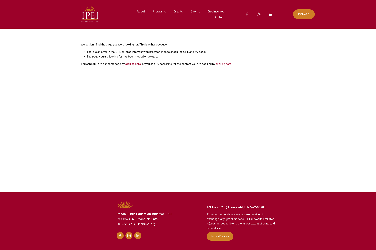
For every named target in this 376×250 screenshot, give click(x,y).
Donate (303, 14)
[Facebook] (247, 14)
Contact (219, 17)
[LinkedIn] (270, 14)
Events (195, 11)
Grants (178, 11)
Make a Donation (220, 236)
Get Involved (216, 11)
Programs (159, 11)
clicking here (133, 63)
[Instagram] (259, 14)
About (141, 11)
